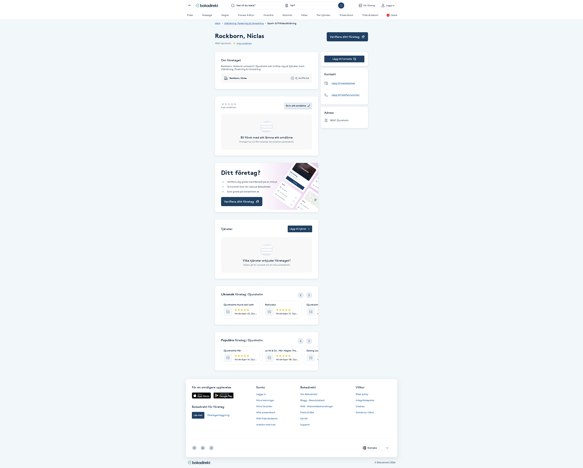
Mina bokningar (265, 400)
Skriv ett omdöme (296, 105)
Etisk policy (362, 394)
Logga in (261, 394)
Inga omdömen (244, 43)
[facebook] (211, 448)
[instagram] (194, 448)
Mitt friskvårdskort (267, 418)
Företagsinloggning (218, 415)
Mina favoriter (264, 406)
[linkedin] (202, 448)
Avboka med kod (265, 424)
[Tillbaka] (190, 5)
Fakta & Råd (307, 412)
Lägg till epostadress (343, 83)
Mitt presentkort (265, 412)
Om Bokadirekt (308, 394)
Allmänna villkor (365, 412)
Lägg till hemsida (342, 58)
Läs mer (198, 415)
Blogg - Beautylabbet (312, 400)
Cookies (360, 406)
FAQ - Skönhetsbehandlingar (316, 406)
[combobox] (256, 5)
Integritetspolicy (365, 400)
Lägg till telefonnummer (346, 94)
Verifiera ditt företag (345, 37)
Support (305, 424)
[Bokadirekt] (207, 5)
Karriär (304, 418)
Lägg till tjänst (298, 228)
